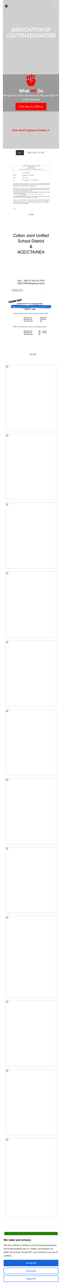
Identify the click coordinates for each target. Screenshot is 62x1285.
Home (31, 1234)
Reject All (31, 1278)
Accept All (31, 1263)
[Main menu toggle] (56, 6)
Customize (31, 1271)
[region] (31, 1260)
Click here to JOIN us (31, 106)
